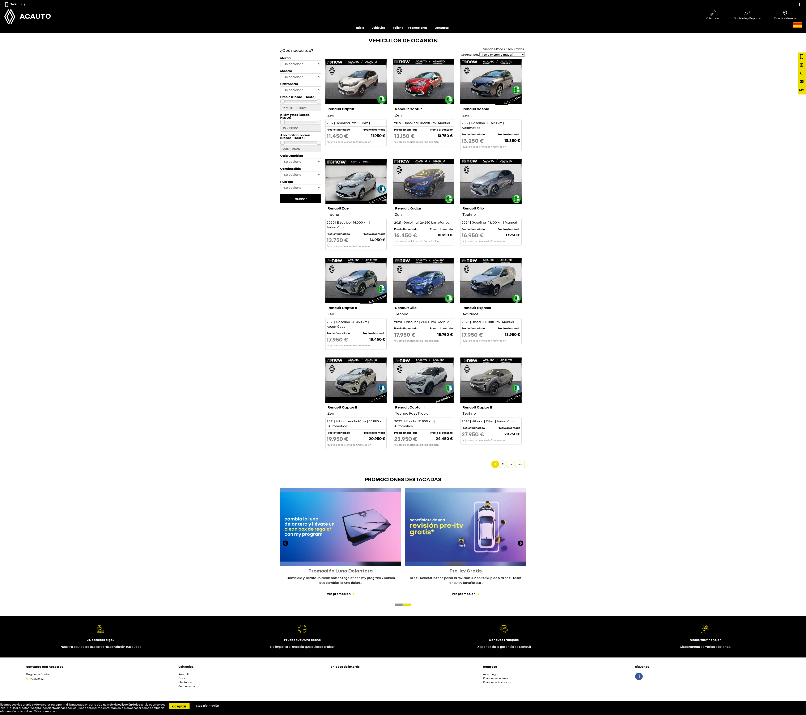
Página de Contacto (39, 674)
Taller (397, 27)
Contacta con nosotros (44, 666)
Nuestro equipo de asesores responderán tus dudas (100, 646)
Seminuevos (186, 686)
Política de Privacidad (497, 682)
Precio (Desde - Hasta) (297, 97)
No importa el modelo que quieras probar (302, 646)
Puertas (286, 181)
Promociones (417, 27)
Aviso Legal (490, 674)
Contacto (442, 27)
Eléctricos (185, 682)
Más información (45, 711)
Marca (285, 58)
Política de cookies (495, 678)
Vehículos (378, 27)
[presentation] (285, 543)
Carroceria (289, 83)
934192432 (36, 678)
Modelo (286, 70)
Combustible (290, 168)
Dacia (182, 678)
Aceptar (179, 706)
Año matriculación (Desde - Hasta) (295, 136)
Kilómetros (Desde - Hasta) (295, 116)
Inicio (360, 27)
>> (520, 464)
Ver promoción (339, 594)
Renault (183, 674)
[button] (399, 604)
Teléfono (16, 4)
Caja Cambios (291, 155)
